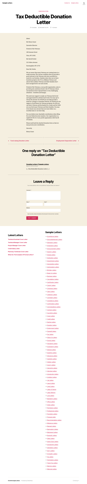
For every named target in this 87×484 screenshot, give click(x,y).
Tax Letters (50, 457)
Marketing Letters (52, 398)
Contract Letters (51, 310)
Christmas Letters (52, 288)
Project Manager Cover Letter (17, 245)
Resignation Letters (52, 429)
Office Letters (51, 402)
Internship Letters (52, 368)
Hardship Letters (52, 359)
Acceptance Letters (52, 236)
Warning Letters (51, 466)
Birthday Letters (51, 270)
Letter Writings (51, 392)
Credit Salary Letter (14, 248)
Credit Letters (51, 319)
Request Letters (51, 426)
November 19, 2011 (44, 27)
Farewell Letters (51, 331)
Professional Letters (52, 411)
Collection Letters (52, 294)
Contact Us (67, 3)
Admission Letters (52, 242)
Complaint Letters (52, 297)
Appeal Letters (51, 255)
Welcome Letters (52, 469)
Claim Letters (51, 291)
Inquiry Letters (51, 365)
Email (45, 202)
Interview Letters (52, 371)
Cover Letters (51, 316)
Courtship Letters (52, 313)
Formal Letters (51, 340)
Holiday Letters (51, 362)
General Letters (51, 349)
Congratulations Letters (53, 307)
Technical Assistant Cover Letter (17, 239)
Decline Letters (51, 322)
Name (28, 202)
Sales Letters (51, 438)
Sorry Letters (51, 450)
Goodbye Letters (52, 353)
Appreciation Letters (53, 264)
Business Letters (52, 276)
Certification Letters (52, 282)
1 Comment (54, 27)
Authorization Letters (53, 267)
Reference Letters (52, 423)
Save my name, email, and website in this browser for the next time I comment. (43, 213)
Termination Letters (52, 460)
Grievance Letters (52, 356)
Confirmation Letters (53, 304)
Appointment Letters (53, 261)
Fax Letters (50, 334)
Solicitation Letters (52, 447)
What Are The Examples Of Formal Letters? (21, 254)
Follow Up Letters (52, 337)
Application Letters (52, 258)
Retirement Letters (52, 432)
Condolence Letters (52, 301)
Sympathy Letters (52, 454)
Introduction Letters (52, 374)
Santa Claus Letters (52, 441)
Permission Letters (52, 408)
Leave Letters (51, 383)
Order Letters (51, 405)
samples (35, 27)
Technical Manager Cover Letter (17, 242)
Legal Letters (51, 386)
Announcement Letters (53, 248)
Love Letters (50, 395)
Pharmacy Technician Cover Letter (18, 251)
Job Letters (50, 380)
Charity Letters (51, 285)
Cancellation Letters (52, 279)
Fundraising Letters (52, 346)
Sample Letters (7, 3)
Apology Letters (51, 252)
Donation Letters (43, 11)
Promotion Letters (52, 414)
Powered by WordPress (27, 480)
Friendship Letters (52, 343)
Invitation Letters (52, 377)
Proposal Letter (51, 417)
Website (28, 207)
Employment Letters (53, 328)
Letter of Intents (51, 389)
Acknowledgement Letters (54, 239)
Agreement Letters (52, 245)
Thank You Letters (52, 463)
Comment (28, 190)
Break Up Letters (52, 273)
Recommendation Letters (54, 420)
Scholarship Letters (52, 444)
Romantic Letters (52, 435)
